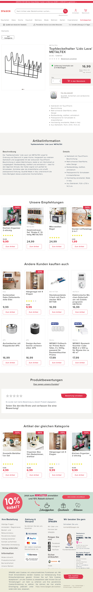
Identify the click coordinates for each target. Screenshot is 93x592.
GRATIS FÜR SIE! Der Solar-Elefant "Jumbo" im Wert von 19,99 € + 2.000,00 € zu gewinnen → (46, 2)
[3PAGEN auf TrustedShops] (54, 561)
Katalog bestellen (8, 539)
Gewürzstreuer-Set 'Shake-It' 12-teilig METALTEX (35, 232)
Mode (46, 20)
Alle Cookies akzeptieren (73, 576)
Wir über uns (53, 526)
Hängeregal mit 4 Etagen (34, 292)
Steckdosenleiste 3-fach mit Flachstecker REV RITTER (57, 298)
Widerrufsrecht (7, 557)
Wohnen (54, 20)
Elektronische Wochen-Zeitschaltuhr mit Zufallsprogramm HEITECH (81, 299)
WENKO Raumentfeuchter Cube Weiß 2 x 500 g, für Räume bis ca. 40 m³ (81, 348)
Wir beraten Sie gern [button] (74, 519)
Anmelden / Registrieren (11, 527)
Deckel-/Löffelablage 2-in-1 (82, 230)
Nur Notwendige (77, 585)
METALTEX (53, 45)
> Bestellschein (63, 15)
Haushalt (29, 20)
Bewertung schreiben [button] (74, 396)
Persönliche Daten (8, 536)
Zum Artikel (10, 247)
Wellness (38, 20)
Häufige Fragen (7, 524)
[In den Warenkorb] (76, 77)
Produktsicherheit (8, 560)
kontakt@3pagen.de (71, 527)
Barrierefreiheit (7, 563)
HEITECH (76, 292)
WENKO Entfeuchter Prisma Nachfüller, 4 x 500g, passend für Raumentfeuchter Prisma (58, 349)
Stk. (52, 77)
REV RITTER (53, 292)
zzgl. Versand (87, 72)
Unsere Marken (7, 566)
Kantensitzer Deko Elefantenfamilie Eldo (11, 297)
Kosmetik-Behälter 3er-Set (12, 454)
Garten (62, 20)
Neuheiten (5, 20)
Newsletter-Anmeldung (10, 545)
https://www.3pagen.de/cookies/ (48, 587)
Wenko (51, 340)
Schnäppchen (85, 20)
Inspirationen (73, 20)
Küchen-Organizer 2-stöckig (11, 229)
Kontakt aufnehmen (9, 542)
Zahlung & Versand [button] (30, 520)
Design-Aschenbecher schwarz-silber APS (34, 345)
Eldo (4, 292)
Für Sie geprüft (67, 93)
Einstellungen (67, 587)
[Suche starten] (65, 11)
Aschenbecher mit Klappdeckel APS (11, 344)
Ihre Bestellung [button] (10, 519)
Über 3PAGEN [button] (52, 520)
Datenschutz (77, 587)
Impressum (66, 585)
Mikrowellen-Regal (55, 227)
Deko (14, 20)
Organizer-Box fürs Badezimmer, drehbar (35, 454)
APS (4, 340)
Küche (20, 20)
